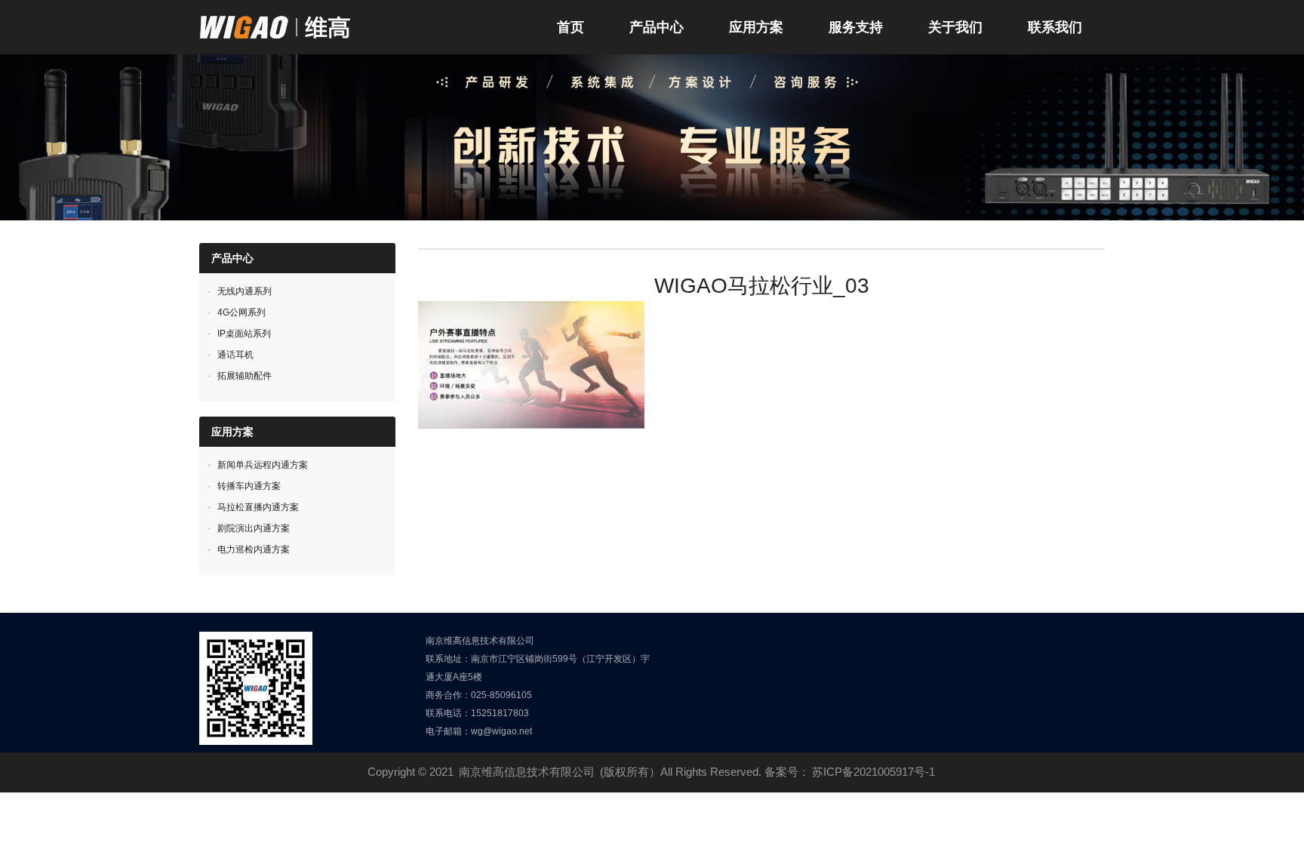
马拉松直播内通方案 (258, 507)
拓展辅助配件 (244, 376)
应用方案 (756, 27)
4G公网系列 (241, 312)
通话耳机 (235, 354)
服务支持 (856, 27)
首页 (570, 27)
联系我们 (1055, 27)
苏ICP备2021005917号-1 (873, 771)
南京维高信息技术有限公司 (527, 771)
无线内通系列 (244, 291)
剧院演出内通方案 (253, 528)
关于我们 (955, 27)
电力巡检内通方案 (253, 549)
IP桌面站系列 (244, 333)
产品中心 (656, 27)
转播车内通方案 (249, 486)
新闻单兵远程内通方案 (262, 465)
